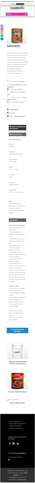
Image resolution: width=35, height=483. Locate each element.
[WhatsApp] (2, 35)
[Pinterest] (2, 29)
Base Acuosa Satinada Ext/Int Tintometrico (17, 363)
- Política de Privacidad (14, 426)
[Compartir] (2, 39)
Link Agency (22, 479)
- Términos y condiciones (15, 428)
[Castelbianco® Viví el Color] (17, 7)
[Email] (2, 32)
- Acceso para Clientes (14, 421)
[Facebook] (2, 26)
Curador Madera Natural (17, 392)
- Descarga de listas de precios (17, 423)
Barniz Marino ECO (17, 403)
